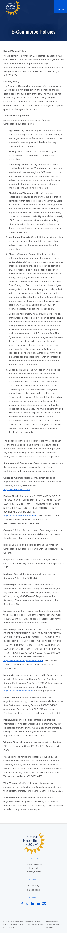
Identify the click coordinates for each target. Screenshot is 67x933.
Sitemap (14, 924)
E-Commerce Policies (34, 924)
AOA (21, 924)
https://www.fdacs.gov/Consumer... (20, 515)
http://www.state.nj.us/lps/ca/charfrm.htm (23, 660)
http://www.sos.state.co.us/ (16, 489)
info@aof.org (33, 885)
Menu (60, 9)
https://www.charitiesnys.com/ (18, 690)
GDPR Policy (8, 928)
